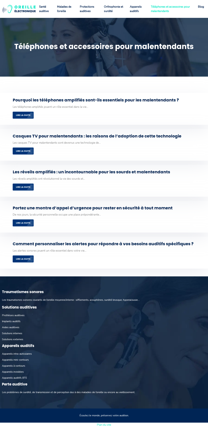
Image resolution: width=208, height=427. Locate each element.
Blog (201, 7)
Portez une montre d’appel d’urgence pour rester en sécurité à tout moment (93, 208)
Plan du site (104, 425)
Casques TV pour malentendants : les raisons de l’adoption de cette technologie (97, 136)
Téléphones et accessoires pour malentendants (170, 9)
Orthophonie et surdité (113, 9)
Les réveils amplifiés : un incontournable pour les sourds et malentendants (91, 172)
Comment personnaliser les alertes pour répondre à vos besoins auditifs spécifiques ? (103, 244)
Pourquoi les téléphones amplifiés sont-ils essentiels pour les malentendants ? (96, 100)
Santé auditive (44, 9)
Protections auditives (87, 9)
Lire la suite (23, 115)
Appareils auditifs (136, 9)
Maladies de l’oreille (64, 9)
